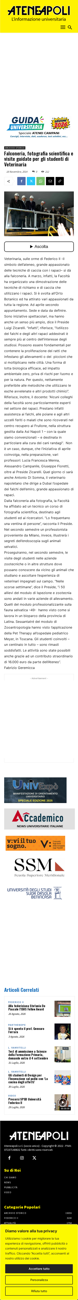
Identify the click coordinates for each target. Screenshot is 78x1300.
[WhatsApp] (40, 181)
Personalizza (39, 1280)
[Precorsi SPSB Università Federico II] (62, 1102)
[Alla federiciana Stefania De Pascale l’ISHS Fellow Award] (62, 1009)
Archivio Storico (15, 148)
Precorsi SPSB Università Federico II (24, 1101)
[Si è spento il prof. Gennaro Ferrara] (62, 1031)
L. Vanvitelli (17, 1047)
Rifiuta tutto (39, 1291)
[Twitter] (31, 181)
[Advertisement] (39, 75)
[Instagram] (22, 1158)
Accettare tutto (39, 1268)
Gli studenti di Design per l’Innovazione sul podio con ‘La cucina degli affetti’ (28, 1078)
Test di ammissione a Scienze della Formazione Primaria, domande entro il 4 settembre (28, 1054)
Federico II (16, 1002)
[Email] (50, 181)
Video (12, 1095)
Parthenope (17, 1025)
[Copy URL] (60, 181)
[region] (39, 1262)
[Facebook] (21, 181)
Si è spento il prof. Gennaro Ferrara (26, 1030)
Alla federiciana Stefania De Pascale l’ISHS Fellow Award (26, 1007)
